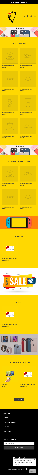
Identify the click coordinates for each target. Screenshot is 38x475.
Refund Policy (8, 427)
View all (19, 399)
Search (6, 417)
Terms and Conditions (10, 422)
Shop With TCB (16, 469)
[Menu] (35, 16)
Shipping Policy (8, 431)
